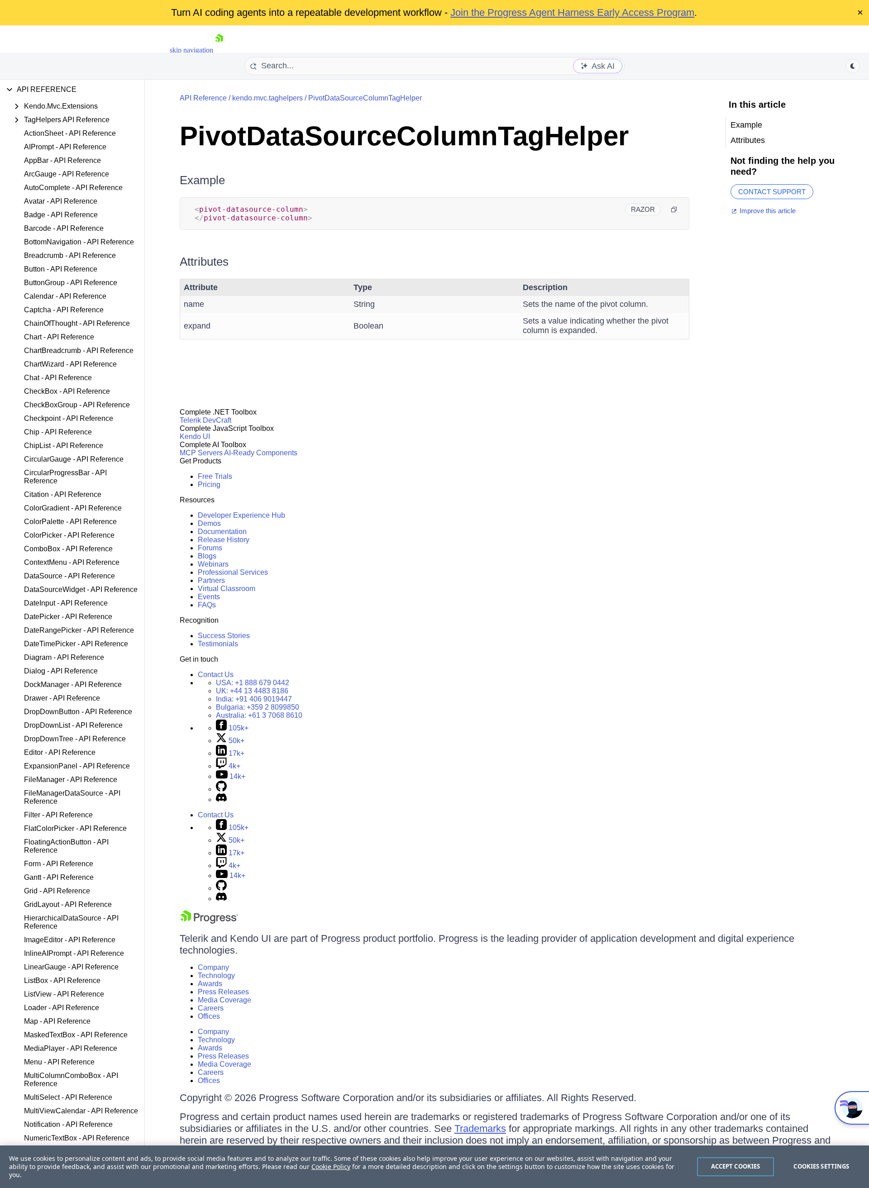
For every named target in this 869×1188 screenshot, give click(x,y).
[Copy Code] (673, 209)
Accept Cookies (735, 1166)
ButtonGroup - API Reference (70, 282)
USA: (252, 683)
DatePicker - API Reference (68, 616)
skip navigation (191, 50)
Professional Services (233, 572)
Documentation (222, 531)
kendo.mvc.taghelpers (267, 98)
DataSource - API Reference (69, 576)
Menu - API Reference (59, 1062)
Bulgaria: (257, 707)
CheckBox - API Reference (67, 391)
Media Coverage (224, 1000)
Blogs (207, 556)
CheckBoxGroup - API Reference (77, 405)
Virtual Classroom (226, 588)
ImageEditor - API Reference (69, 940)
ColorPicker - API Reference (69, 535)
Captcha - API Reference (64, 310)
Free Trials (215, 476)
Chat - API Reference (58, 378)
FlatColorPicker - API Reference (75, 828)
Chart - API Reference (59, 337)
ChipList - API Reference (63, 445)
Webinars (213, 564)
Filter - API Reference (58, 815)
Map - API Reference (57, 1021)
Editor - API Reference (59, 752)
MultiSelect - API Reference (68, 1097)
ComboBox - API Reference (68, 549)
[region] (434, 1166)
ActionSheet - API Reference (70, 133)
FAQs (207, 605)
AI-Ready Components (260, 453)
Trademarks (480, 1128)
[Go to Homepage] (219, 50)
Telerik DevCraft (205, 420)
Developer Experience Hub (241, 515)
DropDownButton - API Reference (78, 712)
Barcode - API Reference (64, 228)
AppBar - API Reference (62, 160)
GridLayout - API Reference (68, 904)
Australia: (259, 715)
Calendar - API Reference (65, 296)
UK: (252, 691)
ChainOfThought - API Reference (77, 323)
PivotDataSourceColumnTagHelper (365, 98)
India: (254, 699)
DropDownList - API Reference (73, 725)
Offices (209, 1016)
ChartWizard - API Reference (70, 364)
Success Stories (224, 635)
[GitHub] (221, 789)
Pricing (209, 484)
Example (202, 180)
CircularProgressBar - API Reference (65, 477)
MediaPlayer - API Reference (70, 1048)
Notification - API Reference (68, 1124)
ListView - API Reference (64, 994)
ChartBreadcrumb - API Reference (79, 350)
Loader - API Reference (61, 1007)
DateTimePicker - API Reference (76, 644)
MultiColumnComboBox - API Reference (71, 1080)
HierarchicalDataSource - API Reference (71, 922)
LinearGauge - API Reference (71, 967)
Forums (210, 548)
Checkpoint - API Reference (68, 418)
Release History (223, 540)
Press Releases (223, 992)
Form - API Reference (58, 864)
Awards (210, 984)
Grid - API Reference (57, 891)
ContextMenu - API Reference (71, 562)
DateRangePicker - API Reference (79, 630)
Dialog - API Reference (61, 671)
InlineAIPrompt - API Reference (74, 953)
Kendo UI (195, 436)
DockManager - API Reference (73, 684)
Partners (211, 580)
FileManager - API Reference (70, 779)
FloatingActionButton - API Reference (66, 846)
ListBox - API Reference (62, 980)
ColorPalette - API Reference (70, 521)
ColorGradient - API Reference (73, 508)
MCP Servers (201, 453)
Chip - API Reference (58, 432)
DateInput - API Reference (66, 603)
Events (209, 597)
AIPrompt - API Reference (65, 147)
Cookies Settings (821, 1166)
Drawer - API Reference (62, 698)
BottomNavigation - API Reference (79, 242)
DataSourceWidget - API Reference (81, 589)
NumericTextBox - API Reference (76, 1138)
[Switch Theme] (852, 66)
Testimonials (218, 644)
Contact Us (216, 674)
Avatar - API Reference (60, 201)
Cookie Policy (330, 1166)
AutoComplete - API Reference (73, 187)
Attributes (204, 261)
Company (213, 967)
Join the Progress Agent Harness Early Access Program (572, 12)
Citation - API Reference (62, 494)
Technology (216, 975)
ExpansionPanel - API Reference (77, 766)
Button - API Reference (60, 269)
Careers (211, 1008)
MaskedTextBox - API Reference (76, 1035)
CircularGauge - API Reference (74, 459)
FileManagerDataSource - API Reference (72, 797)
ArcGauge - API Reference (66, 174)
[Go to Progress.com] (209, 921)
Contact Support (772, 192)
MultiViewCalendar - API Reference (81, 1111)
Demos (209, 523)
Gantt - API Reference (59, 877)
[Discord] (221, 799)
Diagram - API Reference (64, 657)
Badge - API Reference (61, 215)
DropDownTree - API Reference (75, 739)
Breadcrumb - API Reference (70, 255)
